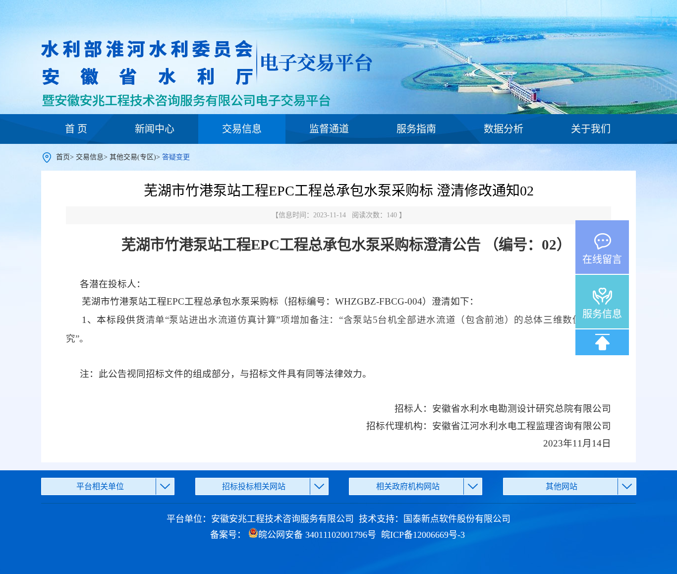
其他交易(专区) (133, 157)
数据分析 (503, 129)
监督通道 (329, 129)
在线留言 (602, 259)
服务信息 (602, 314)
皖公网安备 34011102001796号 (317, 535)
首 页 (76, 129)
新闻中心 (154, 129)
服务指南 (416, 129)
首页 (63, 157)
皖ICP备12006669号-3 (423, 535)
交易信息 (242, 129)
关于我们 (591, 129)
